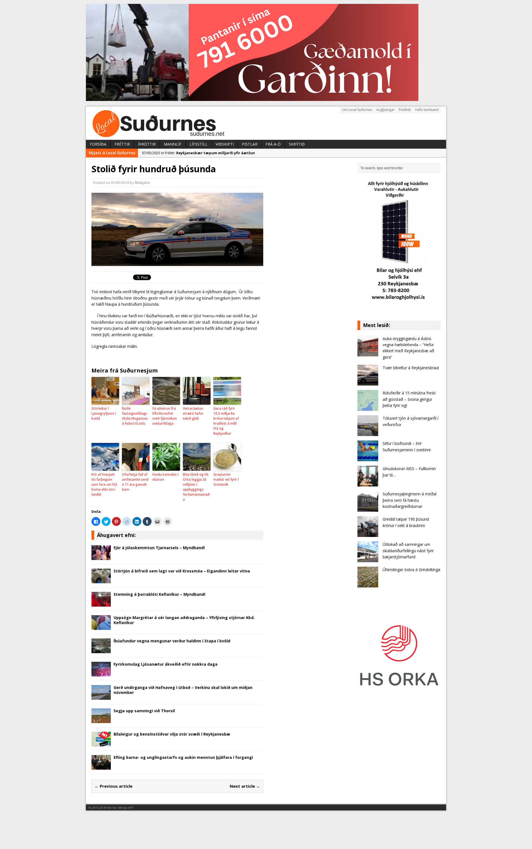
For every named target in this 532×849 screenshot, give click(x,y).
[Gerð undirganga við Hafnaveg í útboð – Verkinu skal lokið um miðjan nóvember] (101, 696)
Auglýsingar (385, 109)
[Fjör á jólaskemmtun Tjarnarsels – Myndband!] (101, 556)
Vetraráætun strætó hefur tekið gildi (193, 413)
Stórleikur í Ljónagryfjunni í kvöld (103, 413)
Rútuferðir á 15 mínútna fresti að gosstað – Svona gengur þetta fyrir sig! (409, 399)
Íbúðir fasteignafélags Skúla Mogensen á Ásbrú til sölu (135, 416)
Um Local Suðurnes (357, 109)
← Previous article (113, 786)
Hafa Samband (426, 109)
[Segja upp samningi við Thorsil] (101, 720)
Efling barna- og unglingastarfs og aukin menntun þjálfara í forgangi (183, 757)
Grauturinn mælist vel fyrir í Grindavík (226, 479)
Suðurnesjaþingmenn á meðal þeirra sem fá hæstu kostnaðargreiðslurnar (409, 500)
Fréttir (122, 144)
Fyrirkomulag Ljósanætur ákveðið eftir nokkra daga (166, 664)
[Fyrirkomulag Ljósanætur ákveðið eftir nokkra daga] (101, 673)
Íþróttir (147, 144)
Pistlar (249, 144)
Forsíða (98, 144)
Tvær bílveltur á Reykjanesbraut (411, 367)
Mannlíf (172, 144)
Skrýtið (297, 144)
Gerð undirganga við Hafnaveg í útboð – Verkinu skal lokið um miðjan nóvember (183, 690)
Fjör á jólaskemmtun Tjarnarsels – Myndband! (159, 547)
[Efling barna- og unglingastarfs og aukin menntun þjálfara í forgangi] (101, 766)
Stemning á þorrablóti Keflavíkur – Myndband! (159, 594)
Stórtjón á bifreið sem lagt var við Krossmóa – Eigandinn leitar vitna (182, 571)
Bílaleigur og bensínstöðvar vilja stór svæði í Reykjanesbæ (172, 734)
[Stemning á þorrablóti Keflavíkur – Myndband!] (101, 603)
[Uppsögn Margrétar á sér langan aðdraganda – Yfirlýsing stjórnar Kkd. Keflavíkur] (101, 626)
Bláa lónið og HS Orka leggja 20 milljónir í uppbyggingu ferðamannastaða (196, 487)
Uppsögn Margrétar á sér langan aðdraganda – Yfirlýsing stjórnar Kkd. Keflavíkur (184, 620)
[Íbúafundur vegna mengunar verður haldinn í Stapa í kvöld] (101, 650)
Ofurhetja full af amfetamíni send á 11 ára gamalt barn (135, 482)
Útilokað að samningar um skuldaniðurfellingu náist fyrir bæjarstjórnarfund (408, 550)
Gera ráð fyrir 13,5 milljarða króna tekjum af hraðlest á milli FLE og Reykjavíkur (226, 421)
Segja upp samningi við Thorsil (144, 710)
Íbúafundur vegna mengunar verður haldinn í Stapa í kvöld (172, 640)
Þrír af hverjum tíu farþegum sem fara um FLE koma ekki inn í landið (104, 484)
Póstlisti (405, 109)
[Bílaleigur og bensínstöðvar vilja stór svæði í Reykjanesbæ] (101, 743)
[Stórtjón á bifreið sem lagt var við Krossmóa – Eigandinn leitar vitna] (101, 580)
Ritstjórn (142, 182)
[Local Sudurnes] (266, 123)
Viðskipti (225, 144)
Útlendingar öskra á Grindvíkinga (411, 569)
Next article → (245, 786)
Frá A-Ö (273, 144)
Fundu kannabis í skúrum (165, 477)
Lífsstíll (199, 144)
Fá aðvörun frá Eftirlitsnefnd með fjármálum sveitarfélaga (164, 416)
